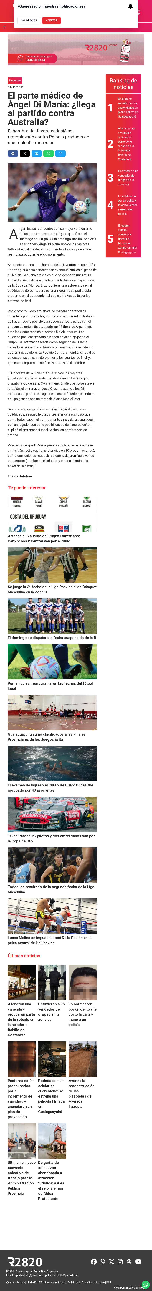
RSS (108, 1282)
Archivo (100, 1282)
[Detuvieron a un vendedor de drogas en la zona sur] (52, 982)
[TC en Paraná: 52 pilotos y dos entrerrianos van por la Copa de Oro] (52, 814)
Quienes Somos (15, 1282)
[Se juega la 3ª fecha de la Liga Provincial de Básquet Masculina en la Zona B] (52, 565)
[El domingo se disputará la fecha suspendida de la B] (52, 616)
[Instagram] (120, 1262)
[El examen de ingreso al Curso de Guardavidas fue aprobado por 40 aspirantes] (52, 763)
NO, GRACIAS (29, 20)
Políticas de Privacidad (81, 1282)
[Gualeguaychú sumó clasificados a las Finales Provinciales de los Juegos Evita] (52, 712)
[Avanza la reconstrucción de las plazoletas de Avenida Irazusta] (83, 1059)
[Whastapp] (103, 1262)
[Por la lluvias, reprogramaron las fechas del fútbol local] (52, 661)
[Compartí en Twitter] (25, 153)
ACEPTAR (51, 20)
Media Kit (32, 1282)
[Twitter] (112, 1262)
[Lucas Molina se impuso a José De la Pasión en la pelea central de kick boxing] (52, 916)
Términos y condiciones (52, 1282)
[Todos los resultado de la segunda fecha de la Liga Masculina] (52, 865)
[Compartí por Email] (37, 153)
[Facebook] (94, 1262)
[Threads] (129, 1262)
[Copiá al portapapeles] (60, 153)
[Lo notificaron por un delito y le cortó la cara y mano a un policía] (83, 982)
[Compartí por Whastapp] (48, 153)
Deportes (15, 80)
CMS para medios (124, 1287)
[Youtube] (138, 1262)
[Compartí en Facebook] (13, 153)
